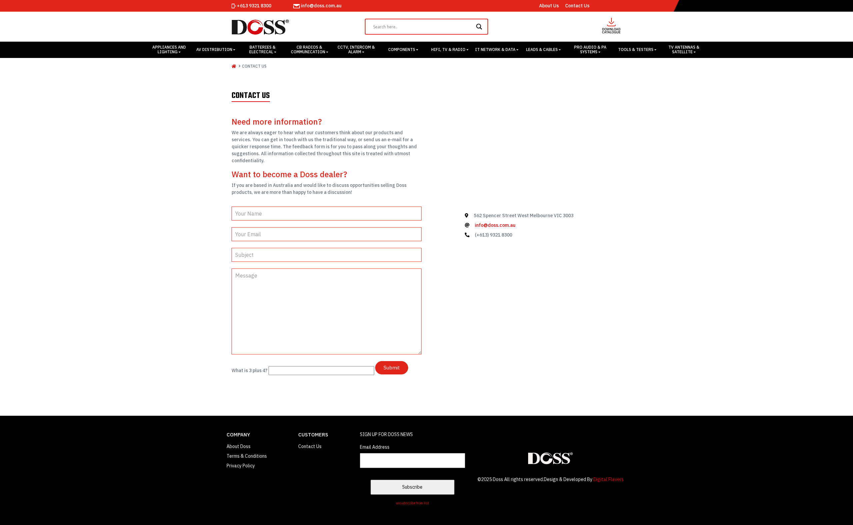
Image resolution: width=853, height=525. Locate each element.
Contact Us (577, 6)
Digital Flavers (608, 479)
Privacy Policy (241, 466)
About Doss (239, 446)
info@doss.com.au (321, 6)
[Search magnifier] (480, 26)
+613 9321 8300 (253, 6)
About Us (549, 6)
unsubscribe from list (412, 503)
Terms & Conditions (247, 456)
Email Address (375, 447)
